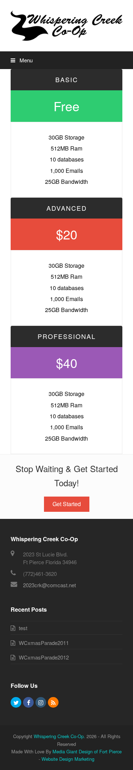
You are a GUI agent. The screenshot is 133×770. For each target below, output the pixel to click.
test (23, 628)
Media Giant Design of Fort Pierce (87, 751)
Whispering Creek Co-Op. (59, 736)
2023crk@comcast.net (49, 585)
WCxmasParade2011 (44, 642)
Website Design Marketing (67, 758)
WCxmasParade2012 (44, 657)
